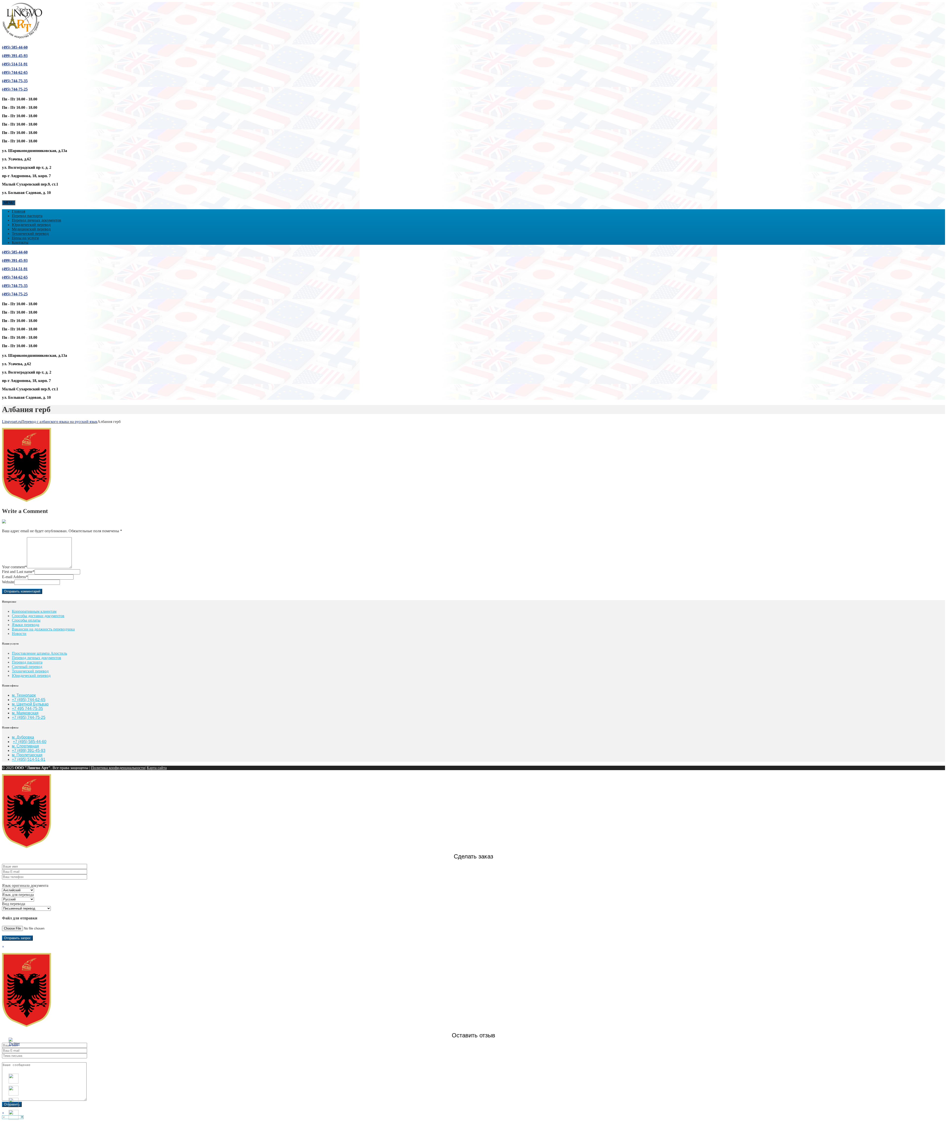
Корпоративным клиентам (34, 611)
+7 (14, 717)
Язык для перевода (18, 895)
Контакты (20, 242)
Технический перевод (30, 233)
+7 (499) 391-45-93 (28, 750)
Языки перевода (25, 625)
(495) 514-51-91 (15, 64)
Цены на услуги (25, 238)
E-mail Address (15, 577)
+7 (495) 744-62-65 (28, 700)
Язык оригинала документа (25, 885)
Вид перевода (13, 904)
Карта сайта (157, 768)
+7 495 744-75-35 (27, 708)
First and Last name (18, 572)
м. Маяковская (25, 713)
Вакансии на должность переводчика (43, 629)
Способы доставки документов (38, 616)
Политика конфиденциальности (118, 768)
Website (8, 582)
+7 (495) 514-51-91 (28, 759)
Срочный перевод (27, 667)
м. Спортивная (25, 746)
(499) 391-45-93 (15, 56)
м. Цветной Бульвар (30, 704)
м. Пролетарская (27, 755)
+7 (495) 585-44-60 (29, 742)
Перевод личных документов (36, 220)
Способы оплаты (26, 620)
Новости (19, 633)
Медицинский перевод (31, 229)
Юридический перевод (31, 225)
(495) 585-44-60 (15, 47)
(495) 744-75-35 (15, 81)
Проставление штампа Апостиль (39, 653)
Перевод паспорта (27, 216)
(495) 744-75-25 (15, 89)
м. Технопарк (24, 695)
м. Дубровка (23, 737)
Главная (18, 211)
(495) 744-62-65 (15, 72)
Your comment (14, 567)
